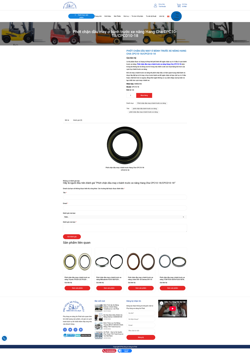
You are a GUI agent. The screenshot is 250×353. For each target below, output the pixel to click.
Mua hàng (144, 95)
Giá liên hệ (131, 58)
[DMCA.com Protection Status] (83, 334)
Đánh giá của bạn (69, 213)
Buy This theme (176, 16)
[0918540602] (4, 338)
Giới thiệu (107, 16)
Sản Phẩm (117, 16)
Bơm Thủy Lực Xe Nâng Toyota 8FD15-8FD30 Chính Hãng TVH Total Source (113, 325)
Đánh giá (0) (77, 120)
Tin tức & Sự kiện (137, 16)
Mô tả (67, 120)
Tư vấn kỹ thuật (151, 16)
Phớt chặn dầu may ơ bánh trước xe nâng (151, 64)
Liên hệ (161, 16)
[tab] (67, 120)
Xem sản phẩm (77, 288)
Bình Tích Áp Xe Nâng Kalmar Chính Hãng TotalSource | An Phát (111, 307)
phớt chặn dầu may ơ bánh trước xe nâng (143, 112)
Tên (65, 193)
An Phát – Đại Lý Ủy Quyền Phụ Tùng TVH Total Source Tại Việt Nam (113, 334)
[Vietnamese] (168, 16)
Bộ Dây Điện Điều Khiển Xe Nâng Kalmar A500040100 (113, 316)
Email (65, 203)
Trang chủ (98, 16)
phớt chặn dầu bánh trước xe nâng (145, 108)
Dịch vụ (126, 16)
